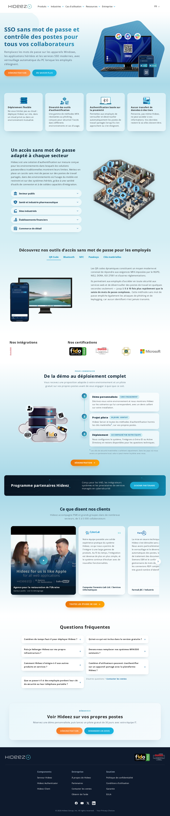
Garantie (110, 788)
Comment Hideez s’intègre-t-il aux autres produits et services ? (46, 665)
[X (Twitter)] (88, 803)
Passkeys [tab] (94, 256)
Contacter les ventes (116, 679)
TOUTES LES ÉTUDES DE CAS (83, 604)
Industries (56, 6)
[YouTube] (82, 803)
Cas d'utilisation (73, 6)
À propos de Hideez (81, 777)
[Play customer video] (43, 560)
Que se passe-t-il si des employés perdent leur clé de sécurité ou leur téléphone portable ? (51, 682)
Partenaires (77, 783)
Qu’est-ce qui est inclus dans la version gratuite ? (115, 639)
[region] (85, 561)
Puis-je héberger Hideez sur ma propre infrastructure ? (44, 651)
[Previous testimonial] (12, 561)
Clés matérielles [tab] (112, 256)
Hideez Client (43, 788)
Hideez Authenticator (47, 783)
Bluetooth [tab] (69, 256)
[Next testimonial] (158, 561)
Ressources (92, 6)
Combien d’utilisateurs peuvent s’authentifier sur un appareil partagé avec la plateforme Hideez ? (114, 667)
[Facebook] (76, 803)
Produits (42, 6)
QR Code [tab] (54, 256)
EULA (108, 794)
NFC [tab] (81, 256)
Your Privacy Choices (106, 810)
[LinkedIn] (93, 803)
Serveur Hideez (44, 777)
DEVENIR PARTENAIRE (144, 485)
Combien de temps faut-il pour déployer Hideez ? (50, 639)
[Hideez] (18, 757)
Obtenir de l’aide (80, 794)
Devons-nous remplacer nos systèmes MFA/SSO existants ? (114, 651)
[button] (157, 6)
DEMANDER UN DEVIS (99, 730)
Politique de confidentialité (119, 777)
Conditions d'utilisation (117, 783)
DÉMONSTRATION (17, 72)
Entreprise (107, 6)
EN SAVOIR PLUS (44, 72)
